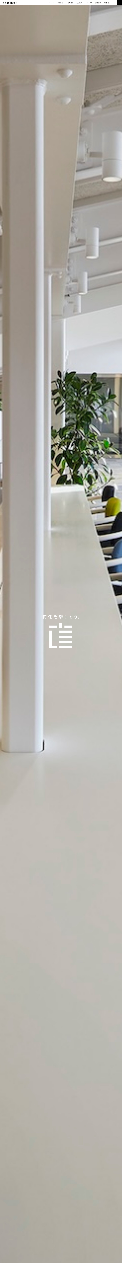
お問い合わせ (108, 3)
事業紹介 (60, 3)
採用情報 (98, 3)
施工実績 (70, 3)
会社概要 (79, 3)
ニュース (51, 3)
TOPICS (89, 3)
